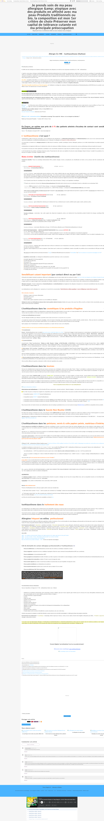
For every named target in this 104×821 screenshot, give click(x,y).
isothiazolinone (61, 60)
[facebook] (70, 1)
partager (48, 805)
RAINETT (35, 396)
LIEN (89, 401)
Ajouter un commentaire (30, 744)
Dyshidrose (53, 34)
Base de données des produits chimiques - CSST (32, 539)
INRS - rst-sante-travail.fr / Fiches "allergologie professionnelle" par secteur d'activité (40, 536)
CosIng (49, 252)
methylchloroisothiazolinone (72, 60)
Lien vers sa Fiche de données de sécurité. (44, 494)
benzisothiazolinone (55, 60)
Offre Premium (69, 790)
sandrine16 (21, 790)
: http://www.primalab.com (29, 417)
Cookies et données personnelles (77, 790)
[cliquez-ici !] (67, 651)
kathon (66, 60)
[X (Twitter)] (72, 1)
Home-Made (34, 34)
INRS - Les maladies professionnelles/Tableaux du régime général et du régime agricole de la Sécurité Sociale (45, 535)
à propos (54, 805)
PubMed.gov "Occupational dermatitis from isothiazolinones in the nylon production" (35, 673)
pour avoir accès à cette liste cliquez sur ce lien (53, 332)
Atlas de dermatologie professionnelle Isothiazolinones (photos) (32, 672)
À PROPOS (59, 34)
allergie (51, 60)
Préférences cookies (86, 790)
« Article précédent (26, 713)
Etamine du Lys (81, 404)
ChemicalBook (73, 252)
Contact (46, 790)
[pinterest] (74, 1)
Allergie (47, 34)
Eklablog (59, 787)
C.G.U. (55, 790)
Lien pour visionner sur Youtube (28, 111)
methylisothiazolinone (81, 60)
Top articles (42, 790)
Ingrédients (41, 34)
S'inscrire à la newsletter (26, 724)
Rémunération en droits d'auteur (61, 790)
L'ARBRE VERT (36, 394)
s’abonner (42, 805)
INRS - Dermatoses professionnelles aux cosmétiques (33, 538)
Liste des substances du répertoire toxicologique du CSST (89, 252)
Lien (53, 497)
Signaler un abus (50, 790)
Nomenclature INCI (67, 34)
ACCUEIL (28, 34)
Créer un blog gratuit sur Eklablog (35, 790)
